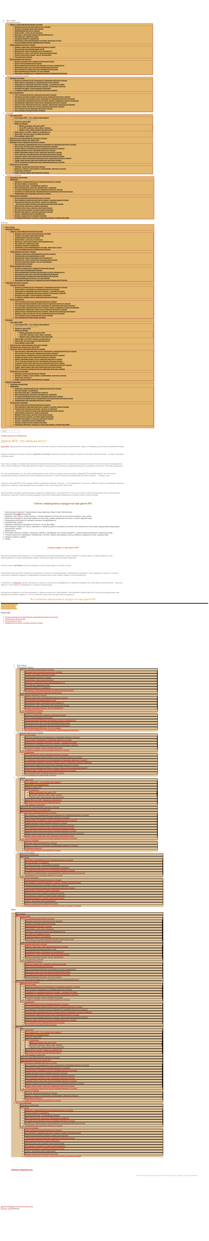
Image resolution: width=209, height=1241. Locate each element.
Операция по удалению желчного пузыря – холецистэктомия (39, 84)
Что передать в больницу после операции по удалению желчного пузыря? (45, 99)
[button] (77, 222)
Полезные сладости (23, 171)
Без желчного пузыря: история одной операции (34, 210)
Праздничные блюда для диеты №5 (24, 140)
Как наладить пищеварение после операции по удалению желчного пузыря (45, 145)
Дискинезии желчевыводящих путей (29, 49)
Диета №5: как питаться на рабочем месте (32, 134)
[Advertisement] (66, 1225)
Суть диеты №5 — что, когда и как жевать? (32, 118)
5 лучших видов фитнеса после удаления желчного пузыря (39, 190)
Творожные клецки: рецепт (15, 619)
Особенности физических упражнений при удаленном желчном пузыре (44, 192)
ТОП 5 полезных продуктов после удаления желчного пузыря (39, 162)
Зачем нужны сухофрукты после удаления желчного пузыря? (40, 148)
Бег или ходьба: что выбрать (26, 184)
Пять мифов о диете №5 (24, 136)
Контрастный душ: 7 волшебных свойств (31, 186)
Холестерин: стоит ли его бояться (28, 33)
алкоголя (17, 583)
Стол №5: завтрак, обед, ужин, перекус (35, 128)
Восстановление (17, 93)
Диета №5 (5, 446)
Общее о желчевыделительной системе (26, 25)
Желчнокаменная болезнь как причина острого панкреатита (39, 65)
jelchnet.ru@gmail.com (22, 1170)
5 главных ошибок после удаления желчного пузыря (36, 90)
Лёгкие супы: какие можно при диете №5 (35, 130)
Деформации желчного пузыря (27, 31)
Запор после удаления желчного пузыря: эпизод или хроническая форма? (45, 105)
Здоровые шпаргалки (18, 178)
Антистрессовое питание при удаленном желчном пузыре (39, 204)
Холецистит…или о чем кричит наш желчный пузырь (36, 53)
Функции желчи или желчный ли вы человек (33, 27)
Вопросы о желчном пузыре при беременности (34, 35)
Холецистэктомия (17, 78)
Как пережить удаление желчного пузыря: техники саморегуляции (42, 200)
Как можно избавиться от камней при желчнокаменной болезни (41, 73)
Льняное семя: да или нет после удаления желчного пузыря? (40, 107)
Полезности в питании (19, 164)
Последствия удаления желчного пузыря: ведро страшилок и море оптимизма (47, 101)
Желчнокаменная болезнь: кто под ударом (32, 71)
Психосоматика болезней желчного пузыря (32, 198)
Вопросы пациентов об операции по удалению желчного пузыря (41, 80)
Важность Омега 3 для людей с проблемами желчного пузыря (40, 169)
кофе (19, 514)
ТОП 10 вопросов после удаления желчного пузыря (35, 95)
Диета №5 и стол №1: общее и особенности (32, 132)
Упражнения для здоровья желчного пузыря (33, 194)
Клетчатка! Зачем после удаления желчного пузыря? (36, 146)
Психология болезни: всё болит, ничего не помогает (36, 202)
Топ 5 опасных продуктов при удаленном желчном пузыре (38, 154)
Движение (14, 179)
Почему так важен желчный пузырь (29, 29)
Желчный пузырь (13, 22)
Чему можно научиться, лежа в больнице (31, 206)
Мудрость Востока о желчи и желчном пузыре (33, 208)
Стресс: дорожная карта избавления (30, 214)
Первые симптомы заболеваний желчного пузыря (35, 47)
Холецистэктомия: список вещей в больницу (33, 88)
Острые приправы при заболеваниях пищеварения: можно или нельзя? (31, 617)
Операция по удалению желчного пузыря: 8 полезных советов (40, 86)
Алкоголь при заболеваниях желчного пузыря (28, 138)
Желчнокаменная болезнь (20, 59)
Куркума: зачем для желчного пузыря (30, 167)
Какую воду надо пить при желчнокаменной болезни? (36, 67)
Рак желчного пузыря (23, 57)
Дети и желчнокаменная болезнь (28, 63)
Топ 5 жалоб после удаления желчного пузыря (34, 109)
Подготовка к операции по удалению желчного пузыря (37, 82)
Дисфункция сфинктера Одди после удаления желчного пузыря (41, 103)
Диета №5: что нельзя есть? (26, 120)
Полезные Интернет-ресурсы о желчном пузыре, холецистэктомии (42, 218)
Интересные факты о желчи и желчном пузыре (34, 212)
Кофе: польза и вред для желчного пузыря (32, 173)
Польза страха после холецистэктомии (31, 216)
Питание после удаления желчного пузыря (27, 142)
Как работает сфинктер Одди (26, 37)
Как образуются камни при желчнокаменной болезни (36, 69)
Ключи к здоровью (13, 175)
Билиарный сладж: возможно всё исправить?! (33, 51)
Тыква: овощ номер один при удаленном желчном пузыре (38, 160)
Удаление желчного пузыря (17, 76)
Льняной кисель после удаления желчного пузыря (23, 623)
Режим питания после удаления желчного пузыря (35, 150)
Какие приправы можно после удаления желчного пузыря (38, 152)
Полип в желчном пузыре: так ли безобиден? (33, 55)
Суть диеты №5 (16, 115)
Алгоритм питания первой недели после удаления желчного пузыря (42, 97)
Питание (9, 113)
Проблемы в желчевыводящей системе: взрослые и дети (38, 41)
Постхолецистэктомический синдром (30, 111)
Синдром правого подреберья (27, 39)
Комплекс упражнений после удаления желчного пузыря (38, 182)
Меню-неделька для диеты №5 (32, 126)
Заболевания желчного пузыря (22, 45)
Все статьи (10, 227)
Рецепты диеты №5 (22, 122)
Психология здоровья (18, 196)
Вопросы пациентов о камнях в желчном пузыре (34, 62)
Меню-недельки (21, 124)
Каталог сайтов (6, 1209)
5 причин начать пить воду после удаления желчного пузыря (39, 156)
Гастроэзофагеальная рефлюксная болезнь (32, 43)
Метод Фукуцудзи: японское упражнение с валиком (35, 188)
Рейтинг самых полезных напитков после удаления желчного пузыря (43, 158)
